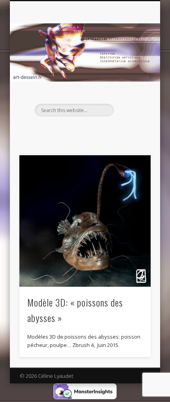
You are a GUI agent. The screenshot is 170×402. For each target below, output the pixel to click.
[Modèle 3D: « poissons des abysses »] (85, 221)
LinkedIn (83, 130)
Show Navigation (131, 71)
